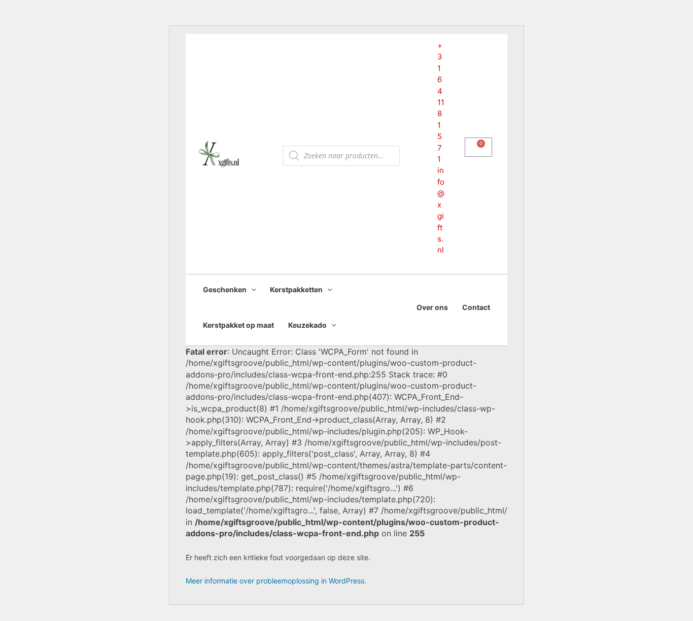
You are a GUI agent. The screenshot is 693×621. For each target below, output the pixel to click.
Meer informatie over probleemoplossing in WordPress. (276, 580)
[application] (251, 289)
